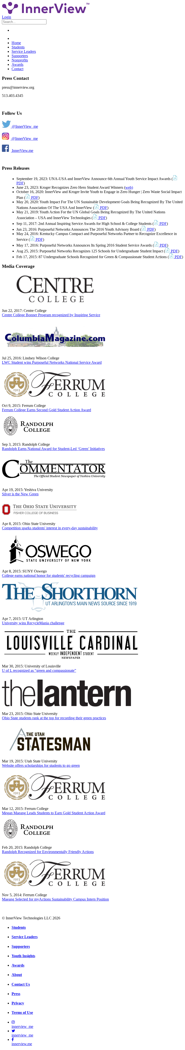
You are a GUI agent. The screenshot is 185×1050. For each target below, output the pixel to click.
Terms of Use (22, 1012)
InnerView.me (22, 150)
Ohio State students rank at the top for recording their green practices (54, 718)
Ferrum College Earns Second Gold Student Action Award (46, 410)
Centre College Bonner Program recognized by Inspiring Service (51, 315)
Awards (17, 64)
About (17, 975)
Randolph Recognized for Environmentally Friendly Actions (48, 852)
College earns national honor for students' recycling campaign (48, 575)
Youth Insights (23, 956)
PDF (34, 197)
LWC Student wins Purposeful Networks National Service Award (52, 362)
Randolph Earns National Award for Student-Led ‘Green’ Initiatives (53, 449)
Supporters (20, 56)
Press (16, 994)
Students (18, 47)
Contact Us (21, 984)
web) (129, 187)
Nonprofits (20, 60)
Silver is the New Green (20, 494)
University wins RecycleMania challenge (33, 623)
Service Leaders (24, 51)
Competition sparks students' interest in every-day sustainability (50, 528)
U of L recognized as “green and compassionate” (39, 670)
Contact (17, 69)
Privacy (18, 1003)
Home (16, 43)
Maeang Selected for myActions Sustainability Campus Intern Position (55, 899)
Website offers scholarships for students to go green (41, 765)
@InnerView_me (24, 126)
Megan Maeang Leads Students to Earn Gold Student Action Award (53, 813)
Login (6, 17)
